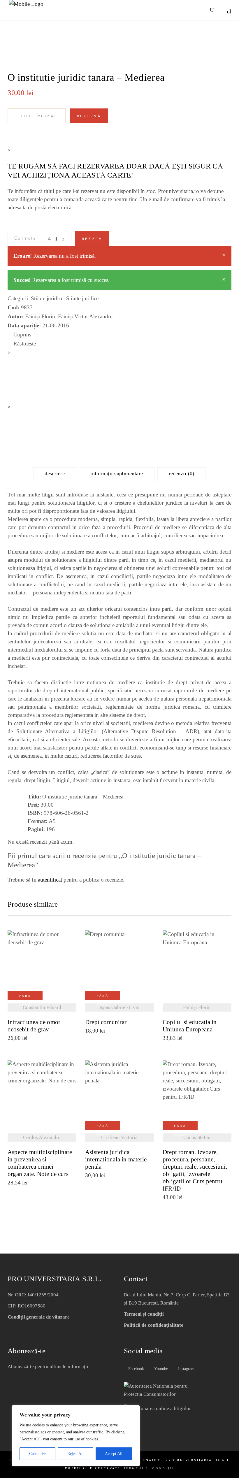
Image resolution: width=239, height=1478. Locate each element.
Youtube (160, 1369)
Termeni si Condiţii (149, 1468)
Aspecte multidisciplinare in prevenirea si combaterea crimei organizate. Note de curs (40, 1163)
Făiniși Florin (40, 316)
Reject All (75, 1453)
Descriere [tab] (55, 473)
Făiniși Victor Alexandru (85, 316)
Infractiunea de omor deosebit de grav (34, 1026)
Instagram (185, 1369)
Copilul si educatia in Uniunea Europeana (190, 1026)
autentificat (50, 880)
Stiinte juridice (47, 298)
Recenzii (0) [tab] (181, 473)
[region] (76, 1435)
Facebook (135, 1369)
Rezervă (89, 116)
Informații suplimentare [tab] (116, 473)
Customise (37, 1453)
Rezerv (92, 239)
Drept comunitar (105, 1022)
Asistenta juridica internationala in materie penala (116, 1159)
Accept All (113, 1453)
